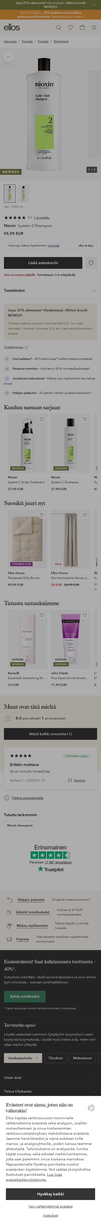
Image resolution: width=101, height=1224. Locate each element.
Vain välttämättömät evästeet (51, 1206)
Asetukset (50, 1215)
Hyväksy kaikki (50, 1194)
